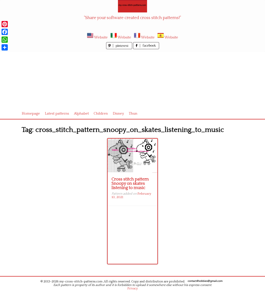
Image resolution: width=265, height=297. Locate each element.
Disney (118, 113)
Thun (133, 113)
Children (101, 113)
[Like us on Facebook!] (146, 48)
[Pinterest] (5, 24)
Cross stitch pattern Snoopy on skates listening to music (130, 183)
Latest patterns (57, 113)
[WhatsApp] (5, 40)
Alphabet (81, 113)
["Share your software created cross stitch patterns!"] (132, 6)
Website (101, 37)
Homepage (31, 113)
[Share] (5, 47)
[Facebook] (5, 32)
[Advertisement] (132, 79)
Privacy (132, 288)
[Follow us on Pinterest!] (119, 48)
